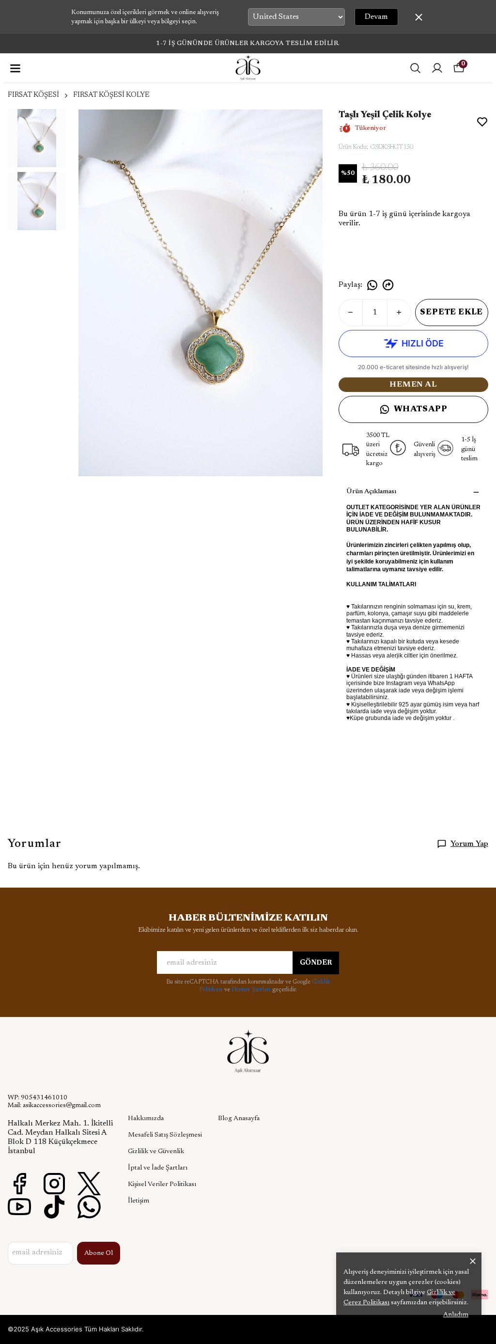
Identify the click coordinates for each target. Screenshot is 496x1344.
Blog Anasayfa (239, 1118)
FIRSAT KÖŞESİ (33, 95)
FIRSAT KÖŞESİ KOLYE (111, 95)
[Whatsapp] (89, 1207)
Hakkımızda (146, 1118)
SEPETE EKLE (451, 312)
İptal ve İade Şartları (157, 1168)
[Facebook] (19, 1183)
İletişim (138, 1201)
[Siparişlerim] (437, 68)
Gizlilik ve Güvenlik (156, 1151)
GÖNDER (316, 963)
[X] (89, 1183)
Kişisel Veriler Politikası (162, 1184)
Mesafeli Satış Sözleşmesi (165, 1135)
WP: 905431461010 (37, 1097)
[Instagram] (54, 1183)
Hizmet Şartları (252, 990)
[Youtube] (19, 1207)
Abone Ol (98, 1253)
